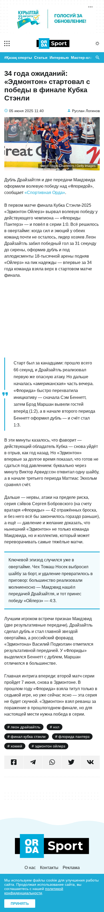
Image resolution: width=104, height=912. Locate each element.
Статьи (40, 57)
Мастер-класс (84, 57)
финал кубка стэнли (28, 736)
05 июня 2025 (21, 111)
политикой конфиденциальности (33, 891)
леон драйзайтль (25, 727)
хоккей (16, 746)
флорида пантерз (73, 736)
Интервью (59, 57)
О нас (30, 867)
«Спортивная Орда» (45, 192)
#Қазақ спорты (18, 57)
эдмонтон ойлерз (50, 746)
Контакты (49, 867)
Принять (20, 903)
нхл (56, 727)
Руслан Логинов (86, 111)
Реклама (71, 867)
